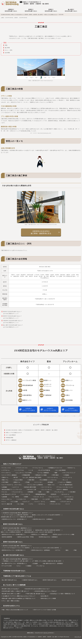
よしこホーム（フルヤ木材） (24, 472)
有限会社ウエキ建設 (41, 475)
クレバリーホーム (47, 489)
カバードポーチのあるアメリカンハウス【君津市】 (17, 547)
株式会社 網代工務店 (30, 487)
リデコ (31, 504)
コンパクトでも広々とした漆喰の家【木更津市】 (16, 514)
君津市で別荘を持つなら (50, 580)
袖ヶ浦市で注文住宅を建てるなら (71, 10)
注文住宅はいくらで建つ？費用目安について (62, 593)
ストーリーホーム (47, 487)
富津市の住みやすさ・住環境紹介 (48, 537)
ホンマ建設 (21, 504)
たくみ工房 (46, 499)
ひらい (19, 565)
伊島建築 (30, 492)
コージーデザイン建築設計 (9, 475)
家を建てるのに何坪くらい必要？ (11, 593)
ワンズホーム (40, 565)
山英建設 (4, 487)
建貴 (56, 472)
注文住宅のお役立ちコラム (11, 605)
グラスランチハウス (22, 467)
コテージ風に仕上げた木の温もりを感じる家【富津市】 (18, 530)
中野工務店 (55, 475)
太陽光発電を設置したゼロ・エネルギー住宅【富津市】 (38, 532)
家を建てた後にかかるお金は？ (10, 588)
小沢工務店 (5, 482)
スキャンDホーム (7, 499)
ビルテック (26, 501)
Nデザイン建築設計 (11, 440)
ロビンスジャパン (54, 496)
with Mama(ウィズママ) (9, 494)
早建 (75, 550)
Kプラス (58, 550)
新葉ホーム (17, 482)
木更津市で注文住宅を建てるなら (11, 10)
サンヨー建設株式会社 (66, 484)
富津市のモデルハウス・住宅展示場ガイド (14, 534)
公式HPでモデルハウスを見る (28, 409)
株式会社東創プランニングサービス (12, 489)
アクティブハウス (55, 504)
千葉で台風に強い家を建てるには (35, 593)
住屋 (40, 492)
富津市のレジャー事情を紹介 (40, 534)
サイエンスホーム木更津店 (35, 484)
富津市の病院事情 (7, 537)
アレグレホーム (59, 492)
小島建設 (66, 475)
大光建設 (35, 563)
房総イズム (5, 479)
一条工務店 (72, 492)
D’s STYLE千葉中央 (44, 470)
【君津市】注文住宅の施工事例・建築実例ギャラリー (17, 545)
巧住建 (27, 482)
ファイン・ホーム (40, 501)
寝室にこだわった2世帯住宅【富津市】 (11, 532)
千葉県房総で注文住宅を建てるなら (14, 570)
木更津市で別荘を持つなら (30, 580)
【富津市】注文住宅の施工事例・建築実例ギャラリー (17, 528)
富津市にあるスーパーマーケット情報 (63, 534)
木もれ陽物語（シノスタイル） (48, 479)
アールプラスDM (7, 565)
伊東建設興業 (9, 437)
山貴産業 (4, 496)
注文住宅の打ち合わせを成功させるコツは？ (37, 588)
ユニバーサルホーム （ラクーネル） (12, 484)
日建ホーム (5, 477)
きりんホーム (65, 494)
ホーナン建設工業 (7, 504)
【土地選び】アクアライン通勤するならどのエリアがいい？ (18, 596)
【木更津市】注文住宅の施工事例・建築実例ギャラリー (17, 512)
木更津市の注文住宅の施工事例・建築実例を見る (41, 232)
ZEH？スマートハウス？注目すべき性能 (45, 609)
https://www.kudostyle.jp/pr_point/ (44, 133)
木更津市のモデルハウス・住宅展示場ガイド (14, 519)
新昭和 (26, 496)
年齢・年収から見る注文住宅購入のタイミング (15, 609)
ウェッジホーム (26, 494)
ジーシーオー (38, 482)
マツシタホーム (6, 472)
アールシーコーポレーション (65, 487)
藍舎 (48, 492)
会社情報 (7, 52)
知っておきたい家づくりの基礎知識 (14, 585)
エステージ (16, 487)
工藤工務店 (31, 479)
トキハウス (58, 499)
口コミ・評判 (8, 50)
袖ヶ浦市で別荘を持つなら (9, 580)
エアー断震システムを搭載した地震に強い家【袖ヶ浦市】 (47, 561)
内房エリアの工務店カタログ (14, 432)
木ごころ (65, 479)
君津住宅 (53, 494)
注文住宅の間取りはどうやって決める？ (46, 591)
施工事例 (7, 47)
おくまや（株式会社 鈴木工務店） (32, 477)
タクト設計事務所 (11, 435)
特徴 (6, 45)
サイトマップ (78, 636)
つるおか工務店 (18, 479)
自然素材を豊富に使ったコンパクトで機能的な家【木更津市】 (17, 516)
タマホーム (42, 504)
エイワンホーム (67, 477)
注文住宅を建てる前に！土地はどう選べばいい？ (15, 591)
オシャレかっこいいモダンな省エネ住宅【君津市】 (46, 547)
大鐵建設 (29, 565)
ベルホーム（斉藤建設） (65, 482)
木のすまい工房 (32, 489)
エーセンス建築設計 (43, 472)
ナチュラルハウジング (69, 472)
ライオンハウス (6, 467)
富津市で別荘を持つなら (69, 580)
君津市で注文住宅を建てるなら (51, 10)
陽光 (67, 550)
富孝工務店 (70, 499)
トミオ (31, 470)
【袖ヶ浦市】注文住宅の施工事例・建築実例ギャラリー (17, 559)
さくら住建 (15, 501)
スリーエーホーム (53, 477)
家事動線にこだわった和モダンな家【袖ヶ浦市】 (16, 561)
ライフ (68, 504)
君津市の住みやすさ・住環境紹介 (41, 550)
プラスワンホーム (66, 501)
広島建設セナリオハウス (55, 467)
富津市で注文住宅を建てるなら (31, 10)
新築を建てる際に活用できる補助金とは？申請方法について (18, 598)
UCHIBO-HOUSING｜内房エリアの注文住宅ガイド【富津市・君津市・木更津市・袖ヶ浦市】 (32, 430)
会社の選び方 (44, 596)
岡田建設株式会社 (41, 494)
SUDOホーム (71, 467)
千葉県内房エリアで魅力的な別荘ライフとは (17, 576)
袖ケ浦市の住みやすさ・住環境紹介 (53, 563)
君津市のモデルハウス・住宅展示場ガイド (14, 550)
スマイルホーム (69, 496)
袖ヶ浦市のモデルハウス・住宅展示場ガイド (14, 563)
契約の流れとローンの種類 (48, 598)
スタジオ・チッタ (39, 496)
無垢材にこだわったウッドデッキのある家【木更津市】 (46, 514)
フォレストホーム (18, 492)
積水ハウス (51, 484)
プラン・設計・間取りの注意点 (10, 600)
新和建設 (50, 482)
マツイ (4, 501)
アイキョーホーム (38, 467)
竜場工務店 (35, 499)
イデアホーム (6, 470)
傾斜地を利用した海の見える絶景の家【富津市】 (48, 530)
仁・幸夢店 (16, 496)
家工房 (16, 477)
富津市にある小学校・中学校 (26, 537)
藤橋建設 (53, 501)
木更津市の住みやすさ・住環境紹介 (43, 519)
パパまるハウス (21, 499)
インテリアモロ (19, 470)
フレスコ (4, 492)
